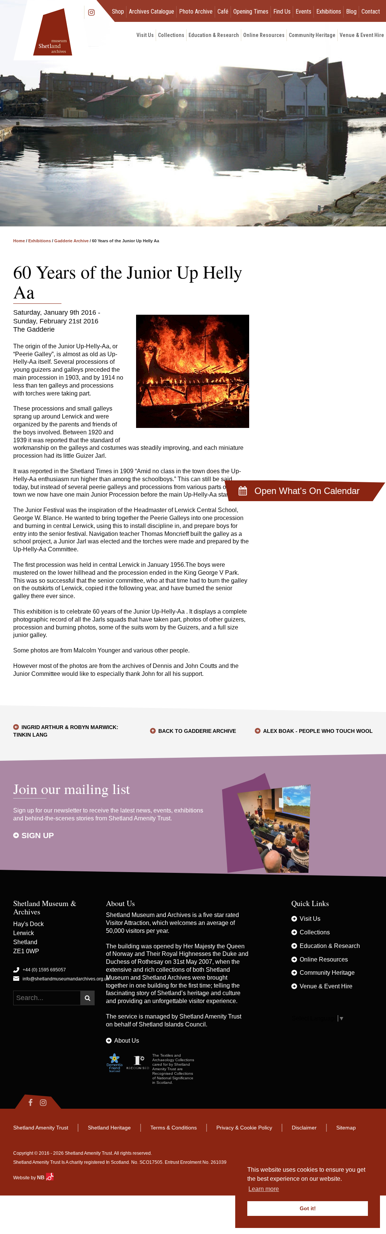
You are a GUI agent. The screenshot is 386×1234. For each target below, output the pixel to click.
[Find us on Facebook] (24, 1102)
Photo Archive (196, 11)
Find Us (282, 11)
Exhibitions (328, 11)
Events (303, 11)
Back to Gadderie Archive (197, 731)
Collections (171, 35)
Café (223, 11)
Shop (118, 11)
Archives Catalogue (151, 11)
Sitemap (346, 1128)
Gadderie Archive (71, 240)
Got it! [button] (308, 1208)
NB (41, 1177)
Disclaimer (304, 1128)
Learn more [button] (263, 1189)
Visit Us (145, 35)
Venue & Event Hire (362, 35)
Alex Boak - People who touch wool (318, 731)
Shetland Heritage (109, 1128)
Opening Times (250, 11)
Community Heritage (312, 35)
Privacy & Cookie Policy (244, 1128)
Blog (351, 11)
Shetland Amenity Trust (210, 1016)
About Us (126, 1040)
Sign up (37, 835)
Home (19, 240)
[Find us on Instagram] (50, 1102)
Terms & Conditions (173, 1128)
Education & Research (213, 35)
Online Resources (264, 35)
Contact (370, 11)
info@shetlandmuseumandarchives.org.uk (66, 979)
